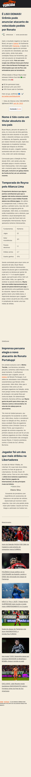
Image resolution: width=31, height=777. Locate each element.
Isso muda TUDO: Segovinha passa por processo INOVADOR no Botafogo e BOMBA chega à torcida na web (15, 659)
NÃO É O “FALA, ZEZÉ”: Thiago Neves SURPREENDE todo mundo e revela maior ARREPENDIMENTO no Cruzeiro (15, 604)
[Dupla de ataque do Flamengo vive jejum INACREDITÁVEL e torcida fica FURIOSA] (15, 618)
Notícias (6, 701)
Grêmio (15, 43)
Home (1, 701)
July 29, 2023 (18, 103)
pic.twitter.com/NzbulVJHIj (11, 96)
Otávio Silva (15, 490)
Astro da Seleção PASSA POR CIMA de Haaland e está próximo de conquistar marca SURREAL (15, 547)
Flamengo (16, 46)
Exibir (19, 109)
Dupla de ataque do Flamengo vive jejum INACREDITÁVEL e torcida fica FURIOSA (14, 631)
